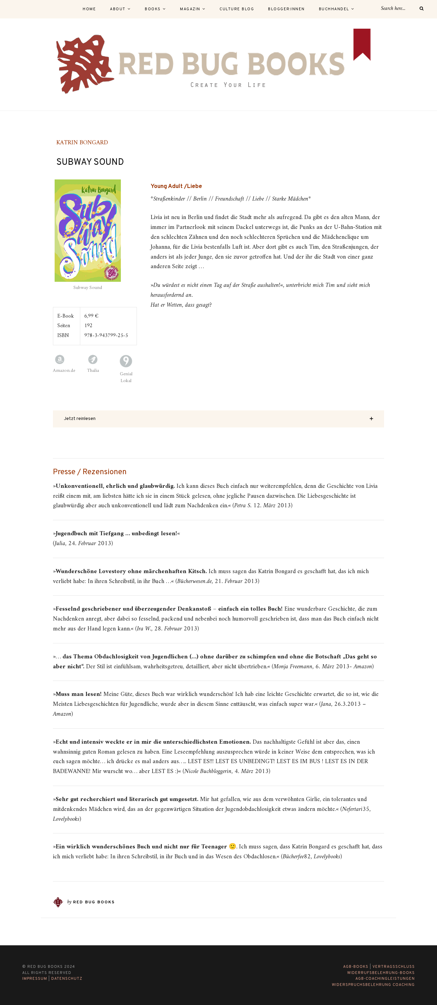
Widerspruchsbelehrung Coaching (373, 984)
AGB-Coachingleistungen (385, 978)
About (118, 9)
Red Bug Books (94, 902)
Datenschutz (66, 978)
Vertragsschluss (393, 966)
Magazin (190, 9)
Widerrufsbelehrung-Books (381, 973)
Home (89, 9)
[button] (218, 418)
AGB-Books (355, 966)
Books (153, 9)
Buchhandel (334, 9)
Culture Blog (237, 9)
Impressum (34, 978)
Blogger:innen (286, 9)
